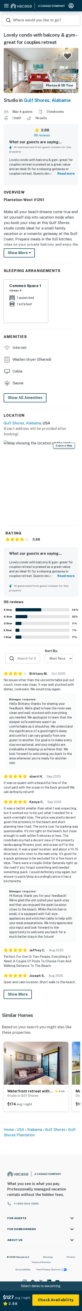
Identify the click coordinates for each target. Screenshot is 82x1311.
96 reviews (42, 135)
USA (20, 1129)
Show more (18, 253)
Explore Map (64, 445)
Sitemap (48, 1257)
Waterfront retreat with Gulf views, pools (30, 1091)
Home (9, 1129)
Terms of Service (41, 1262)
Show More (18, 994)
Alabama (61, 100)
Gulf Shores (36, 100)
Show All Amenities (25, 398)
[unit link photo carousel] (36, 1063)
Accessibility (23, 1269)
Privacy (71, 1257)
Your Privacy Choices (48, 1269)
